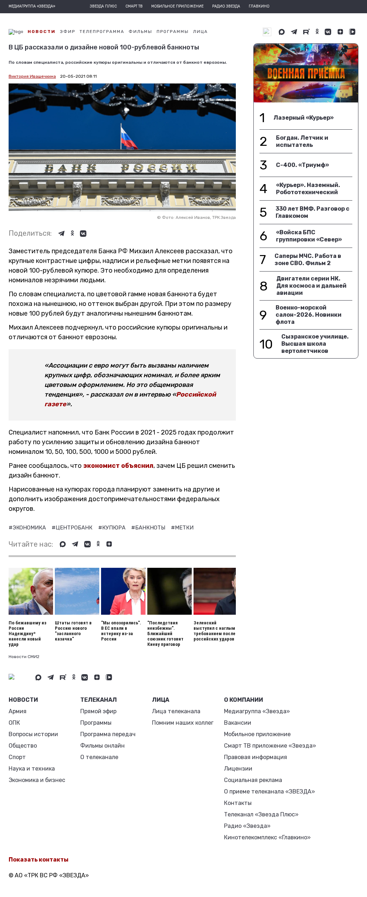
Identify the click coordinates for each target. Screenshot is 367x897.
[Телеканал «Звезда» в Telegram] (294, 32)
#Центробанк (73, 527)
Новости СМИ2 (24, 656)
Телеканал (98, 699)
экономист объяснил (118, 466)
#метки (182, 527)
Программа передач (107, 734)
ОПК (14, 722)
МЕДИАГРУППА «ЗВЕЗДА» (32, 6)
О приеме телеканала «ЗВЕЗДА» (269, 791)
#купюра (112, 527)
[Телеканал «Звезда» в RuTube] (306, 32)
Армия (18, 711)
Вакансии (237, 722)
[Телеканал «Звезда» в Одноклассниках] (317, 32)
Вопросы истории (33, 734)
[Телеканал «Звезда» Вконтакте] (328, 32)
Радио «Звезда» (247, 825)
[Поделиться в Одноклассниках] (72, 233)
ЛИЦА (160, 699)
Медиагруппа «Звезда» (257, 711)
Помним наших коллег (183, 722)
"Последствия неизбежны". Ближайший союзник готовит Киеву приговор (165, 633)
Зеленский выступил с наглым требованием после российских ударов (214, 631)
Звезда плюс (103, 6)
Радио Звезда (226, 6)
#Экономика (28, 527)
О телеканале (99, 757)
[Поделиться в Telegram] (61, 233)
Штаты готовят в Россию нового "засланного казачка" (73, 631)
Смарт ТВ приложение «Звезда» (270, 745)
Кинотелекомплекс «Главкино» (267, 837)
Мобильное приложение (177, 6)
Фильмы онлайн (102, 745)
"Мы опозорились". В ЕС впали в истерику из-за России (121, 631)
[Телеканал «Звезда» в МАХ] (281, 32)
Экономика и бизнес (37, 780)
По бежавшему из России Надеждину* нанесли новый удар (27, 633)
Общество (23, 745)
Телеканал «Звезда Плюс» (261, 814)
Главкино (259, 6)
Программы (95, 722)
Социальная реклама (253, 780)
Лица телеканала (176, 711)
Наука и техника (32, 768)
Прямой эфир (98, 711)
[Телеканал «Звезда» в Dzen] (340, 32)
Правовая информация (255, 757)
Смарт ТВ (134, 6)
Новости (23, 699)
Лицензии (238, 768)
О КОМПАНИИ (243, 699)
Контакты (238, 803)
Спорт (17, 757)
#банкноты (149, 527)
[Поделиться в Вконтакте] (83, 233)
